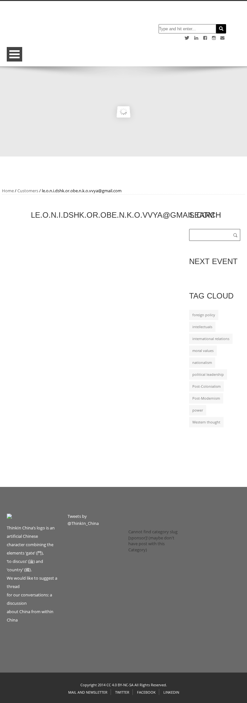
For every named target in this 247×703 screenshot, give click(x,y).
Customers (27, 191)
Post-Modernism (206, 398)
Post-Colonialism (206, 386)
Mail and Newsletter (87, 692)
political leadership (208, 374)
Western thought (206, 422)
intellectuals (202, 327)
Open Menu (14, 54)
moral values (203, 350)
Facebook (146, 692)
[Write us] (222, 37)
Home (8, 191)
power (197, 410)
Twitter (122, 692)
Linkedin (171, 692)
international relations (210, 339)
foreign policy (203, 315)
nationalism (202, 362)
